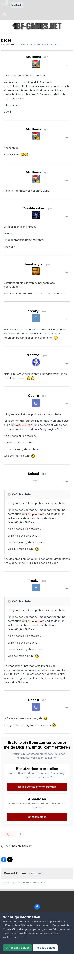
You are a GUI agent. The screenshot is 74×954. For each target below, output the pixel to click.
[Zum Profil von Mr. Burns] (36, 64)
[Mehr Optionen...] (66, 65)
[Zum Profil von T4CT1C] (36, 362)
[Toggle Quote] (9, 494)
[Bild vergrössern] (22, 154)
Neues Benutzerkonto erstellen (37, 786)
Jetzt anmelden (37, 816)
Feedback (53, 44)
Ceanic (33, 396)
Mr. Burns (12, 44)
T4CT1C (33, 355)
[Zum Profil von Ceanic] (36, 403)
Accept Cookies (19, 947)
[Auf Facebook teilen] (3, 859)
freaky (33, 311)
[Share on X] (10, 859)
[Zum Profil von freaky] (36, 318)
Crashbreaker (33, 208)
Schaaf (33, 474)
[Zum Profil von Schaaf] (36, 480)
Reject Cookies (45, 947)
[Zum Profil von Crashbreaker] (36, 215)
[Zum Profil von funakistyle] (36, 271)
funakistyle (33, 264)
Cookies (22, 921)
